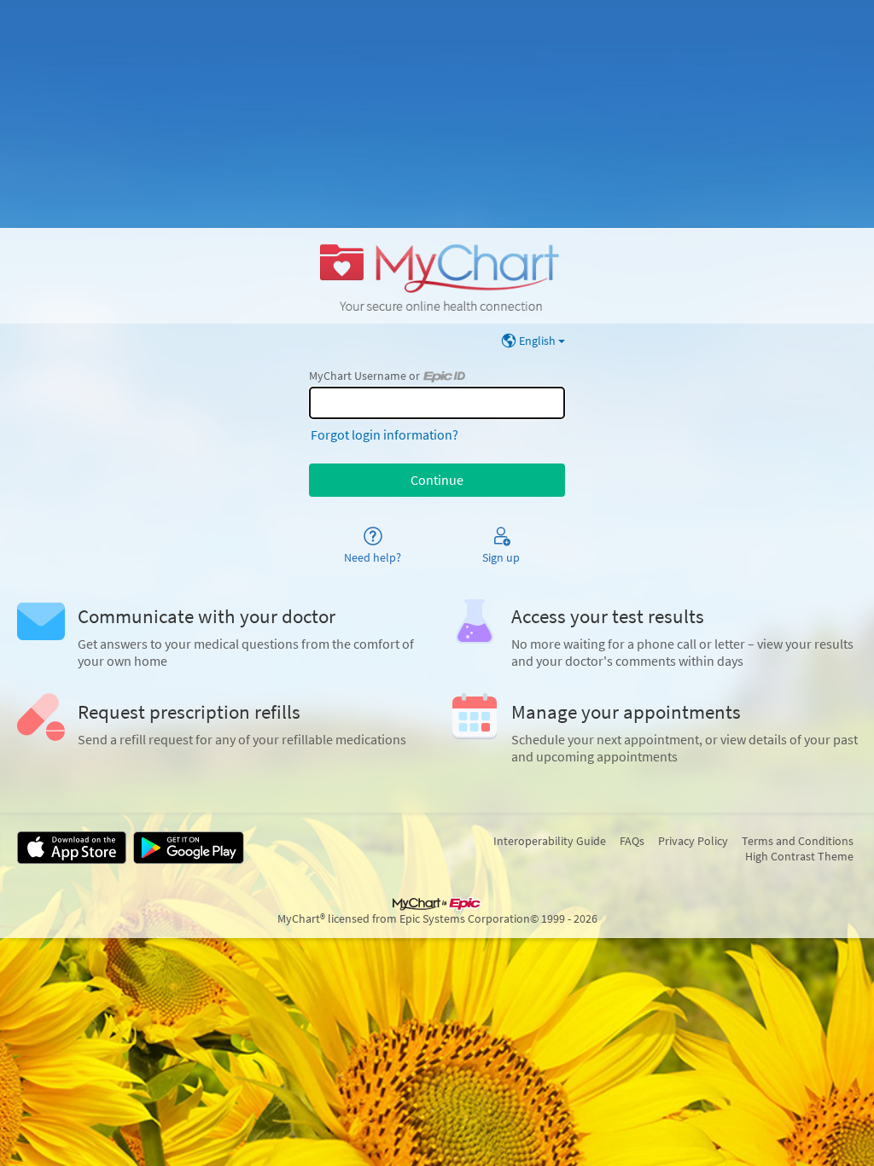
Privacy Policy (693, 840)
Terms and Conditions (798, 840)
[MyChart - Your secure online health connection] (436, 276)
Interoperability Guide (549, 840)
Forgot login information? (384, 434)
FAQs (632, 840)
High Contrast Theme (799, 856)
